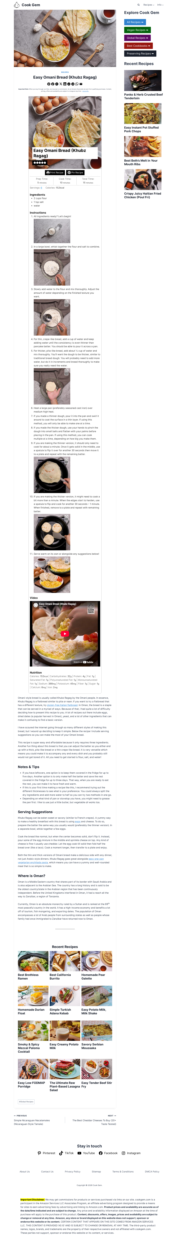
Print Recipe (56, 172)
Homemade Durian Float (31, 1011)
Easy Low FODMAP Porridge (31, 1084)
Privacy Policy (72, 1171)
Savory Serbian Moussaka (92, 1046)
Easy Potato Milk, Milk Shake (93, 1011)
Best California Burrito (60, 976)
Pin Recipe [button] (77, 172)
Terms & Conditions (123, 1171)
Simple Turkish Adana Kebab (60, 1011)
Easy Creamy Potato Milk (64, 1046)
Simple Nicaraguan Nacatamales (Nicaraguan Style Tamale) (32, 1120)
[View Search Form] (138, 5)
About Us (25, 1171)
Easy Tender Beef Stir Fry (96, 1084)
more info (85, 91)
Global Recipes (26, 1101)
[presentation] (33, 961)
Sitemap (96, 1171)
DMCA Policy (152, 1171)
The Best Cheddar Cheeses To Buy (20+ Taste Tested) (94, 1120)
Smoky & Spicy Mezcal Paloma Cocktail (29, 1048)
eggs (77, 821)
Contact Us (47, 1171)
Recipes (65, 72)
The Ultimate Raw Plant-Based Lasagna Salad (65, 1086)
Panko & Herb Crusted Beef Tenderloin (143, 96)
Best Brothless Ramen (28, 976)
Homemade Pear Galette (93, 976)
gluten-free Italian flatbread (62, 705)
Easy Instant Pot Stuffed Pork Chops (141, 129)
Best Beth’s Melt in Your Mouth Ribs (141, 162)
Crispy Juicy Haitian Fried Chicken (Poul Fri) (142, 195)
